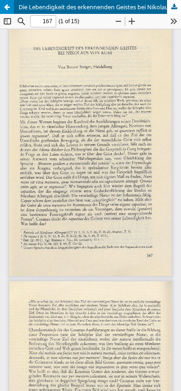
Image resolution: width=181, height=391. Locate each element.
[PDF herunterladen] (174, 7)
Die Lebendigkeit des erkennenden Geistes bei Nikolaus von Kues (100, 7)
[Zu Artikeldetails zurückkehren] (7, 7)
